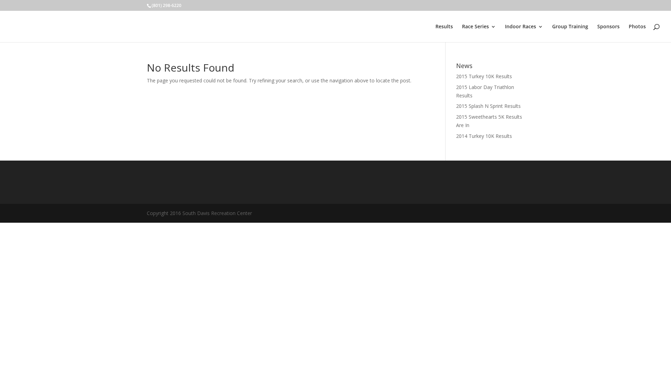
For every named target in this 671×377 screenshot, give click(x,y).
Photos (637, 27)
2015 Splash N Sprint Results (488, 106)
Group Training (570, 27)
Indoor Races (520, 27)
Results (444, 27)
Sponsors (608, 27)
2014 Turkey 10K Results (484, 136)
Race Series (475, 27)
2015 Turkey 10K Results (484, 76)
